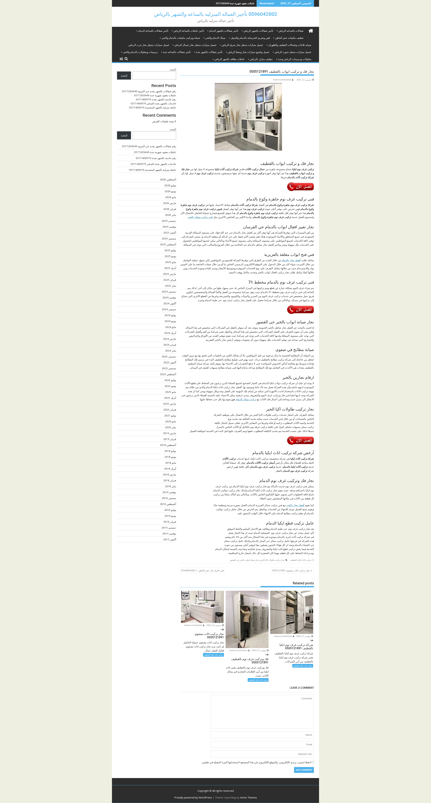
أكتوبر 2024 (169, 303)
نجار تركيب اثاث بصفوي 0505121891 (291, 570)
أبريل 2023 (170, 397)
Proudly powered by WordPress (193, 797)
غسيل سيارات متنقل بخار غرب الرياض (148, 45)
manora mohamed (282, 79)
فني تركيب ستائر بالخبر (200, 217)
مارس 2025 (169, 273)
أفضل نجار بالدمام (291, 260)
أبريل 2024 (170, 332)
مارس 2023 (169, 403)
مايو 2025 (170, 262)
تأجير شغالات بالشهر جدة (209, 52)
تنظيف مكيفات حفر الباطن (289, 37)
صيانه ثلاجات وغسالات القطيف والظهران (289, 45)
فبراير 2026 (169, 209)
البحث (173, 69)
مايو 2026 (170, 197)
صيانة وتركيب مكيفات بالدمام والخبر (181, 37)
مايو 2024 (170, 327)
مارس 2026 (169, 203)
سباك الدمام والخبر (215, 37)
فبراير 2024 (169, 344)
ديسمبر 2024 (169, 291)
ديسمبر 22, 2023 (214, 625)
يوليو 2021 (170, 415)
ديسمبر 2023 (169, 356)
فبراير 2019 (169, 439)
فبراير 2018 (169, 480)
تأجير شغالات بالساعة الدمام (153, 30)
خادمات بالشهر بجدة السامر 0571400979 (153, 103)
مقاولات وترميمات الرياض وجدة (294, 59)
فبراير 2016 (169, 521)
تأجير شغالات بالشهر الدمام (223, 30)
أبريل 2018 (170, 468)
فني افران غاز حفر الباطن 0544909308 (202, 570)
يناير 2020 (170, 427)
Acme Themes (248, 797)
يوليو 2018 (170, 450)
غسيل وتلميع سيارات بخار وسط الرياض (248, 52)
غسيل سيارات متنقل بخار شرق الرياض (242, 45)
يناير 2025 (170, 285)
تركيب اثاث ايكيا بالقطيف (300, 560)
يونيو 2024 (170, 321)
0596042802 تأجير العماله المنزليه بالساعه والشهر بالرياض (215, 14)
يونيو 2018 (170, 456)
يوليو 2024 (170, 315)
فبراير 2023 (169, 409)
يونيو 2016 (170, 515)
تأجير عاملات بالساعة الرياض (189, 30)
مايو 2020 (170, 421)
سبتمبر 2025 (169, 238)
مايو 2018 (170, 462)
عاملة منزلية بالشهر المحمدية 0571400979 (152, 107)
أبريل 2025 (170, 268)
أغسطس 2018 (168, 445)
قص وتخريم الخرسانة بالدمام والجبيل (250, 37)
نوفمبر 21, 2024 (303, 636)
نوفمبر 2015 (169, 533)
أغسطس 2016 (168, 504)
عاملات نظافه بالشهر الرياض (229, 59)
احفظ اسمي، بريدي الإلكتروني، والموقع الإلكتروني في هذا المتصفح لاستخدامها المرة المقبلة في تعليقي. (256, 762)
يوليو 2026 (170, 185)
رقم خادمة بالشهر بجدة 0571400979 (236, 3)
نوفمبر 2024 (169, 297)
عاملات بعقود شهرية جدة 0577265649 (155, 95)
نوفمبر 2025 (169, 226)
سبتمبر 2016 (169, 498)
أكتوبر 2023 (169, 362)
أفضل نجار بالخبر (295, 505)
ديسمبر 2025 (169, 220)
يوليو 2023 (170, 380)
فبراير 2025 (169, 279)
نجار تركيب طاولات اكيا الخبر (272, 560)
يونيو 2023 (170, 386)
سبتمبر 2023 (169, 368)
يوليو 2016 (170, 510)
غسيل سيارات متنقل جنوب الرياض (293, 52)
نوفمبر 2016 (169, 492)
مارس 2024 (169, 338)
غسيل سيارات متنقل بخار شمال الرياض (195, 45)
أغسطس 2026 (168, 179)
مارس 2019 (169, 433)
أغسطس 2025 (168, 244)
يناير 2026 (170, 214)
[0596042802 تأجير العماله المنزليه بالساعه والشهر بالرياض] (310, 30)
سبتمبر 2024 (169, 309)
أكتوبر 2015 (169, 539)
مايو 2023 (170, 391)
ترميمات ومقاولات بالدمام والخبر (140, 52)
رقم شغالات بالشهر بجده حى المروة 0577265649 (149, 91)
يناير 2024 (170, 350)
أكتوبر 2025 (169, 232)
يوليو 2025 (170, 250)
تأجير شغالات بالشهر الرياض (258, 30)
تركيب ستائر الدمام (246, 399)
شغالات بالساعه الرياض (291, 30)
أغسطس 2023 (168, 374)
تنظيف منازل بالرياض (261, 59)
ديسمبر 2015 (169, 527)
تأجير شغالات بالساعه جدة (177, 52)
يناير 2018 (170, 486)
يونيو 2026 (170, 191)
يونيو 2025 (170, 256)
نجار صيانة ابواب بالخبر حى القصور (244, 560)
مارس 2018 (169, 474)
